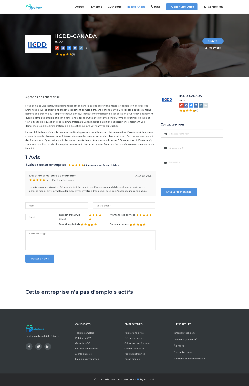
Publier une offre (134, 332)
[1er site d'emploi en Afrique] (35, 7)
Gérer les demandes (86, 348)
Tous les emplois (84, 332)
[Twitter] (191, 105)
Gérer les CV (82, 343)
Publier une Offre (182, 6)
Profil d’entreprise (134, 353)
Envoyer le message (178, 191)
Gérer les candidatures (137, 343)
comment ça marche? (186, 339)
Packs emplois (132, 358)
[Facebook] (186, 105)
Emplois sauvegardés (87, 358)
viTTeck (149, 379)
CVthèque (115, 6)
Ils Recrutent (136, 6)
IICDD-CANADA (190, 96)
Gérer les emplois (134, 338)
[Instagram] (201, 105)
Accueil (80, 6)
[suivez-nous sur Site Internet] (57, 48)
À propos (179, 345)
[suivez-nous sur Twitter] (69, 48)
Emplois (96, 6)
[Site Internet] (181, 105)
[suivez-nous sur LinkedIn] (75, 48)
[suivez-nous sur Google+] (87, 48)
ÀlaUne (156, 6)
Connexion (215, 6)
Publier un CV (83, 338)
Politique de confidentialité (189, 358)
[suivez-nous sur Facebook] (63, 48)
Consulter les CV (134, 348)
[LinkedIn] (196, 105)
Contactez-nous (183, 352)
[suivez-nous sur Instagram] (81, 48)
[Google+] (205, 105)
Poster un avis (40, 258)
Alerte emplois (83, 353)
